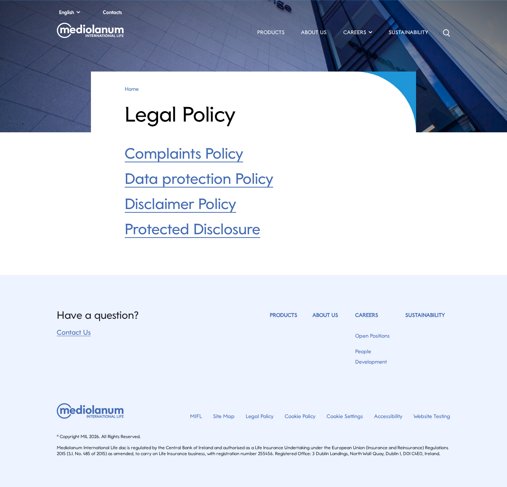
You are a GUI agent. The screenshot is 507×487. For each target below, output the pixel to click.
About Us (314, 32)
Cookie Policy (300, 416)
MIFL (196, 416)
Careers (366, 315)
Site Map (224, 416)
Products (271, 32)
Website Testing (431, 416)
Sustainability (408, 32)
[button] (357, 33)
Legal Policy (260, 416)
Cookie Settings (345, 416)
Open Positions (372, 336)
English (66, 12)
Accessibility (388, 416)
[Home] (116, 33)
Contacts (112, 12)
